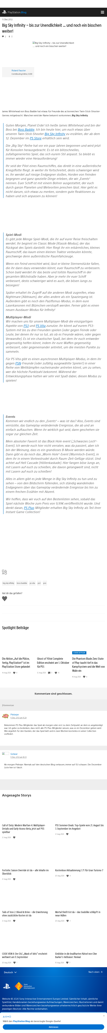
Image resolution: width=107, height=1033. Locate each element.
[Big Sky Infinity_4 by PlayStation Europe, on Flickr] (23, 224)
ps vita (32, 583)
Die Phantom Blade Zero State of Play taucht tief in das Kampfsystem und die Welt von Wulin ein (88, 664)
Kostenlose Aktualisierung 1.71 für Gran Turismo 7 (79, 870)
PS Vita (41, 325)
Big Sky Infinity (55, 134)
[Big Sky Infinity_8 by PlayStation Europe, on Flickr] (66, 406)
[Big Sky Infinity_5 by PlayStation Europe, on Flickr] (23, 101)
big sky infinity (8, 583)
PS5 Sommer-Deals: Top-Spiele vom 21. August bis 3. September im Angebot (79, 827)
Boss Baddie (26, 129)
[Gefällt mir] (14, 672)
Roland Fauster (19, 70)
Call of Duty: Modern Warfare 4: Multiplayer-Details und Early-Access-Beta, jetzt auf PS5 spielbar (23, 828)
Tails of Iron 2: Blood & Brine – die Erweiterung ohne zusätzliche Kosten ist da (25, 913)
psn (44, 583)
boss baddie (22, 583)
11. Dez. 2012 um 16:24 (18, 717)
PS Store (36, 138)
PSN (18, 363)
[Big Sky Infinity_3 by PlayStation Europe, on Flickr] (66, 224)
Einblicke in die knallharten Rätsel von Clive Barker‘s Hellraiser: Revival (76, 955)
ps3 (39, 583)
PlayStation (17, 12)
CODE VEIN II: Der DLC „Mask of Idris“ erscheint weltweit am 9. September (24, 955)
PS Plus (29, 508)
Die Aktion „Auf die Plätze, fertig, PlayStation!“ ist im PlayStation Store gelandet (16, 662)
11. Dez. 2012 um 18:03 (18, 757)
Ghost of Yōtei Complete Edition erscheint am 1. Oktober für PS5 (53, 662)
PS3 (26, 325)
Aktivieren (53, 1027)
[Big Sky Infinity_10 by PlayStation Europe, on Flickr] (23, 406)
